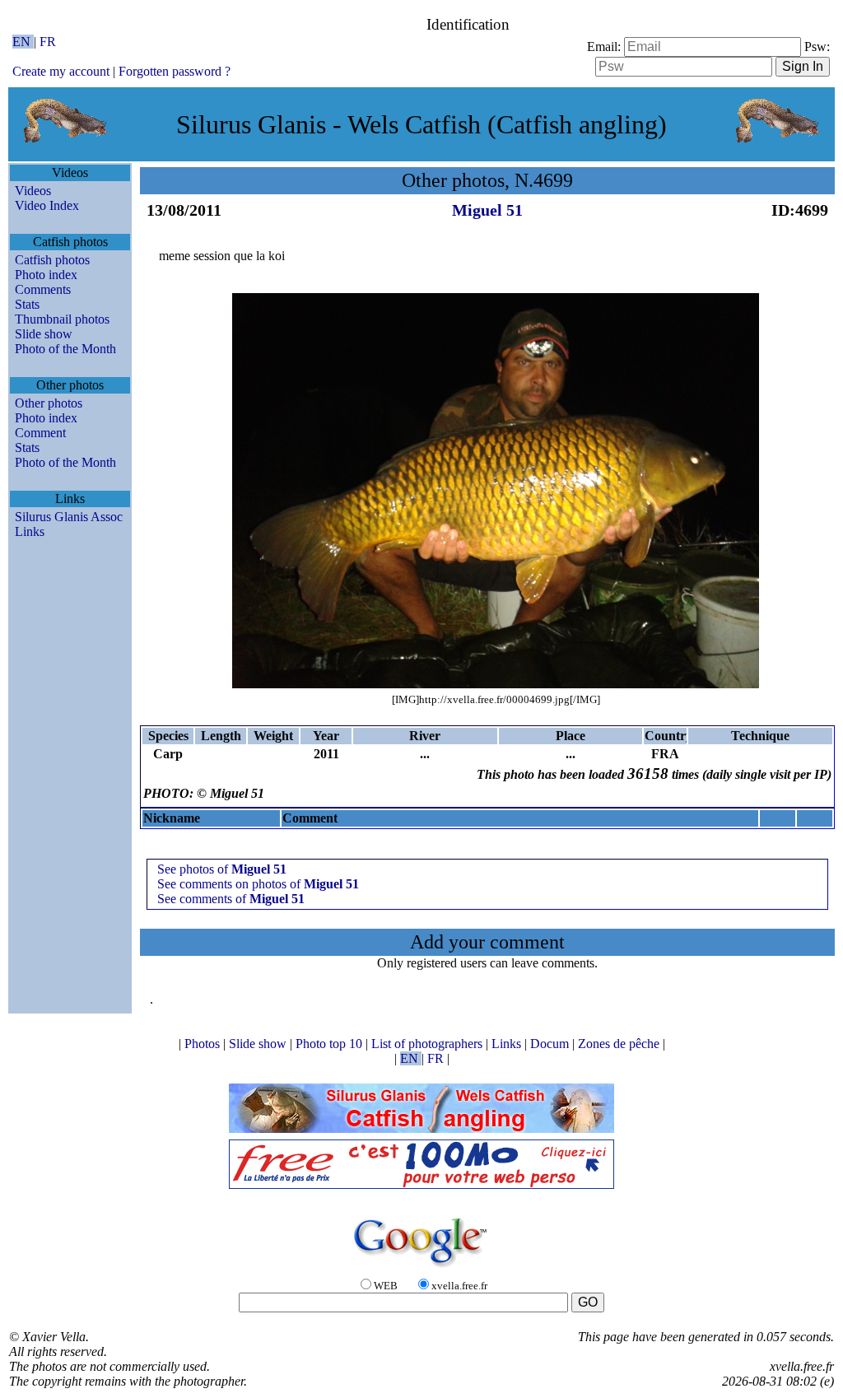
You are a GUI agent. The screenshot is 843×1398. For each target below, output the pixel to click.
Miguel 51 (487, 210)
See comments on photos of (258, 884)
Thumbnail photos (62, 319)
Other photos (48, 403)
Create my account (60, 71)
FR (48, 42)
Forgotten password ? (175, 71)
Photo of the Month (65, 349)
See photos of (221, 869)
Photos (203, 1044)
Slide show (43, 334)
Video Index (47, 205)
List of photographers (428, 1044)
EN (23, 42)
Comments (43, 289)
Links (29, 531)
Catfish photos (52, 260)
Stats (27, 304)
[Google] (421, 1268)
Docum (551, 1044)
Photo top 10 (331, 1044)
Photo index (46, 275)
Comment (40, 433)
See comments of (231, 899)
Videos (33, 191)
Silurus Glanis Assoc (69, 517)
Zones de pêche (620, 1044)
